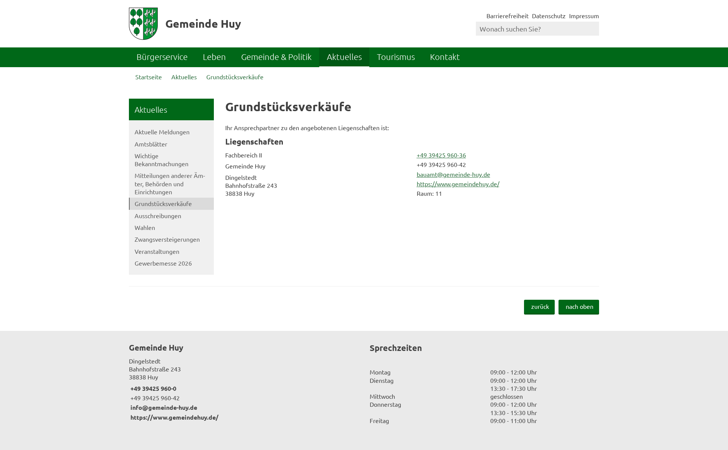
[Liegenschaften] (412, 168)
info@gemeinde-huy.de (163, 407)
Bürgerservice (162, 56)
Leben (214, 56)
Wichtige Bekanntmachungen (161, 159)
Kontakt (445, 56)
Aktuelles (344, 56)
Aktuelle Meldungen (162, 131)
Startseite (148, 76)
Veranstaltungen (157, 251)
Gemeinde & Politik (276, 56)
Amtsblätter (151, 144)
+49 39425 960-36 (440, 155)
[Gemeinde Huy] (243, 381)
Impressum (584, 15)
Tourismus (396, 56)
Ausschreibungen (158, 215)
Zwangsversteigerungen (167, 239)
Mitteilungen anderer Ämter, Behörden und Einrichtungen (170, 183)
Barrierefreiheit (507, 15)
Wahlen (145, 227)
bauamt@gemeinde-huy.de (452, 174)
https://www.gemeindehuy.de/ (457, 183)
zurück (540, 306)
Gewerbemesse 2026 (163, 263)
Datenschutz (549, 15)
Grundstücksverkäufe (235, 76)
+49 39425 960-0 (152, 388)
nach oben (579, 306)
